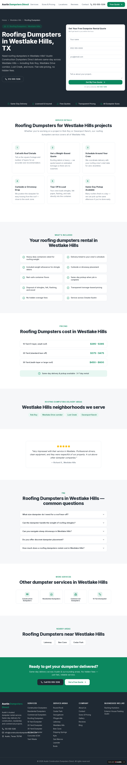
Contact (85, 4)
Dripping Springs (60, 732)
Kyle (55, 736)
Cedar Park (78, 642)
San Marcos (58, 739)
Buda (55, 746)
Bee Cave (62, 642)
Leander (56, 743)
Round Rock (58, 708)
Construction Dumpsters (37, 708)
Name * (71, 36)
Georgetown (58, 715)
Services (34, 4)
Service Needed (75, 61)
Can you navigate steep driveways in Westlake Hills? (47, 531)
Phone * (72, 44)
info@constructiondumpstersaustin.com (14, 732)
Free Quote (115, 4)
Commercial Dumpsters (37, 715)
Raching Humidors (111, 708)
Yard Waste (32, 739)
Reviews (74, 4)
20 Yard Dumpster (35, 725)
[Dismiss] (124, 762)
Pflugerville (57, 718)
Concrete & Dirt (34, 736)
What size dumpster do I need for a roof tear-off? (45, 514)
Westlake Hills (15, 20)
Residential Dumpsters (37, 711)
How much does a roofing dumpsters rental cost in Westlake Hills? (53, 548)
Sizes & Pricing (48, 4)
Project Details (74, 70)
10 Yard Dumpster (35, 722)
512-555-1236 (99, 4)
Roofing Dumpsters (35, 718)
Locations (63, 4)
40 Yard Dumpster (35, 732)
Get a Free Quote (75, 682)
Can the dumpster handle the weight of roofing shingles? (49, 523)
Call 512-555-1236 (52, 682)
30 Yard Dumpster (35, 729)
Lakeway (48, 642)
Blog (80, 725)
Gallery (81, 718)
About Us (82, 708)
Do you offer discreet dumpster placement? (43, 539)
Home (4, 20)
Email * (71, 53)
